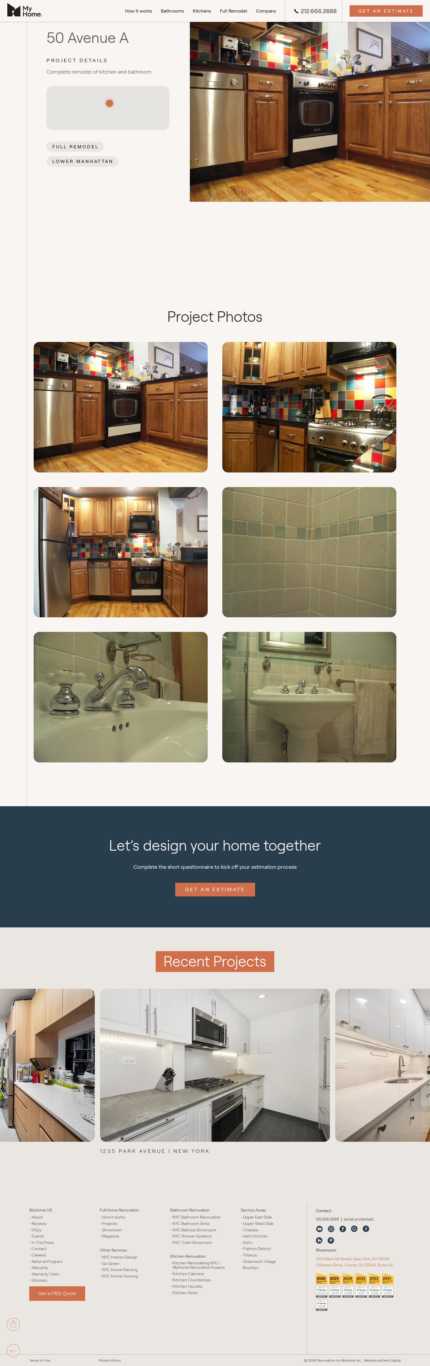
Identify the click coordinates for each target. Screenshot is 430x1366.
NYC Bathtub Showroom (194, 1230)
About (37, 1217)
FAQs (37, 1230)
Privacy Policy (110, 1360)
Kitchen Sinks (185, 1293)
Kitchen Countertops (192, 1280)
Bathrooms (172, 10)
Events (38, 1236)
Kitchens (202, 10)
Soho (247, 1242)
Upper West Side (258, 1223)
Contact (39, 1249)
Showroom (112, 1230)
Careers (39, 1255)
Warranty (40, 1268)
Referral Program (47, 1261)
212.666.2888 (319, 11)
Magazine (110, 1236)
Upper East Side (257, 1217)
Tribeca (250, 1255)
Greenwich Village (259, 1261)
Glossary (39, 1280)
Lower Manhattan (82, 161)
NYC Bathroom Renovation (197, 1217)
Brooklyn (251, 1268)
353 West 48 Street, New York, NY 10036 (352, 1258)
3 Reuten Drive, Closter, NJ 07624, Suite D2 (354, 1265)
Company (266, 10)
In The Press (43, 1242)
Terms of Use (39, 1360)
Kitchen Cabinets (188, 1274)
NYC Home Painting (119, 1270)
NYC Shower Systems (192, 1236)
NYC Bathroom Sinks (191, 1223)
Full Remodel (233, 10)
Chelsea (250, 1230)
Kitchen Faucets (187, 1286)
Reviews (39, 1223)
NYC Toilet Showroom (192, 1242)
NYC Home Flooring (120, 1276)
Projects (109, 1223)
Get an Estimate (386, 10)
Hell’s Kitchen (255, 1236)
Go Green (111, 1263)
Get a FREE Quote (57, 1293)
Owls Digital (391, 1360)
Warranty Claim (45, 1274)
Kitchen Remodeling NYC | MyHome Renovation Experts (199, 1265)
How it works (138, 10)
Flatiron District (257, 1249)
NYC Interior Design (119, 1257)
